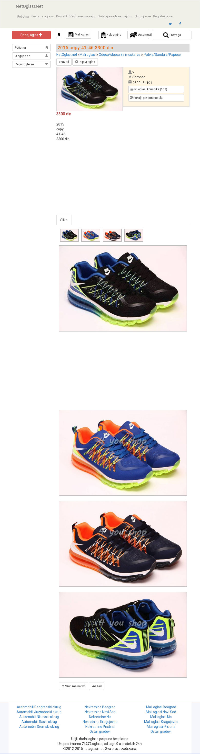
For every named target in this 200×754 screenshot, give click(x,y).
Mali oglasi (88, 55)
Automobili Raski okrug (39, 722)
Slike (64, 220)
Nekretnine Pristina (100, 727)
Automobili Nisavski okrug (39, 717)
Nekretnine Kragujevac (100, 722)
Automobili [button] (143, 34)
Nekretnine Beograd (100, 707)
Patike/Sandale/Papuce (162, 55)
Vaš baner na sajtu (82, 16)
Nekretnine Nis (100, 717)
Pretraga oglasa (42, 16)
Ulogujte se (143, 16)
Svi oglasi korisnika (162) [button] (150, 89)
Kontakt (61, 16)
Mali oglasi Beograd (161, 707)
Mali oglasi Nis (161, 717)
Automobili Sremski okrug (39, 727)
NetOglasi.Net (29, 6)
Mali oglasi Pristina (161, 727)
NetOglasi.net (66, 55)
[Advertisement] (31, 93)
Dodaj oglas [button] (29, 35)
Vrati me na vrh (75, 686)
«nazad (64, 62)
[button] (58, 34)
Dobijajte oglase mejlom (115, 16)
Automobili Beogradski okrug (39, 707)
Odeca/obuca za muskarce (119, 55)
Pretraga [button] (175, 35)
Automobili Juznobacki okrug (39, 712)
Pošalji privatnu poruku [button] (148, 98)
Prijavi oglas (86, 62)
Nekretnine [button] (113, 34)
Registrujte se (162, 16)
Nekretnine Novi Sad (100, 712)
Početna (23, 16)
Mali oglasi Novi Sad (161, 712)
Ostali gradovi (100, 731)
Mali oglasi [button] (82, 34)
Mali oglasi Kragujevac (161, 722)
